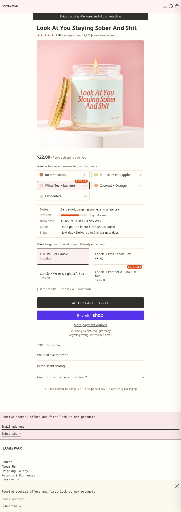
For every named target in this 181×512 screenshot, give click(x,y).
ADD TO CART (90, 303)
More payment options (90, 325)
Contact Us (10, 480)
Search (7, 462)
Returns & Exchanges (18, 475)
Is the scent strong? (90, 366)
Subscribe (9, 433)
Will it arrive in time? (90, 354)
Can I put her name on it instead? (90, 377)
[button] (171, 6)
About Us (9, 466)
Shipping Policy (15, 471)
